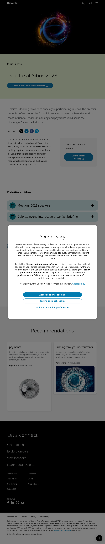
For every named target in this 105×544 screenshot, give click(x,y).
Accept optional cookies (52, 294)
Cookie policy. (78, 283)
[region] (52, 272)
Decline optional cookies (52, 300)
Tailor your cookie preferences (52, 307)
